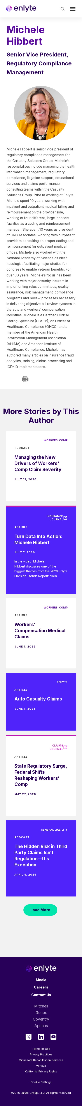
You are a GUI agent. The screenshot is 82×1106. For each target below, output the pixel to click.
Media (41, 980)
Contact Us (41, 995)
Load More (40, 910)
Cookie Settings (41, 1082)
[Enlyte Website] (41, 968)
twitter (28, 1037)
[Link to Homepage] (21, 8)
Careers (41, 987)
